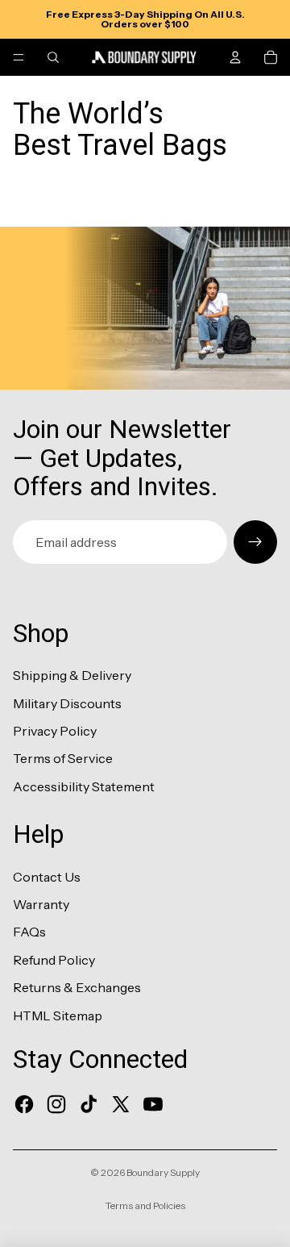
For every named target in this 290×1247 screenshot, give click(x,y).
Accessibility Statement (84, 786)
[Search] (53, 57)
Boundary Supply (163, 1172)
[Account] (235, 57)
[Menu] (18, 57)
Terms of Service (63, 758)
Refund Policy (54, 960)
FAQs (29, 932)
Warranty (41, 904)
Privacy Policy (55, 731)
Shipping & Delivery (72, 675)
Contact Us (47, 877)
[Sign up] (255, 542)
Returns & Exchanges (77, 987)
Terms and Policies (145, 1205)
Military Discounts (67, 703)
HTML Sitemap (57, 1015)
